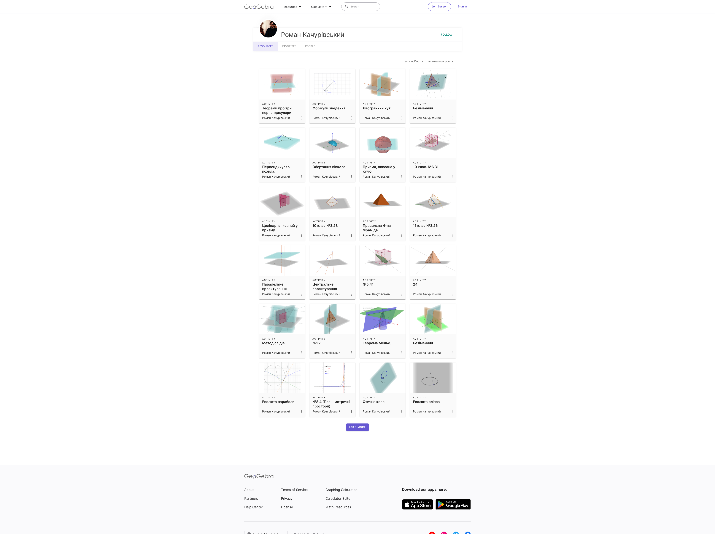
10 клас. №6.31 (425, 167)
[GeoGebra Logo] (259, 6)
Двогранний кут (376, 108)
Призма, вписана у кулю (379, 169)
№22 (316, 343)
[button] (357, 427)
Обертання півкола (328, 167)
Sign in (462, 6)
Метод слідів (273, 343)
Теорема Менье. (377, 343)
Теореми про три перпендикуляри (277, 110)
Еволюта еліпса (426, 402)
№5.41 (368, 284)
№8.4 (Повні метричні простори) (331, 404)
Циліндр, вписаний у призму (280, 227)
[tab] (292, 6)
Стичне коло (373, 402)
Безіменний (423, 108)
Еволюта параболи (278, 402)
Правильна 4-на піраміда (377, 227)
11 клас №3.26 (425, 225)
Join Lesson (439, 6)
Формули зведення (329, 108)
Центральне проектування (324, 286)
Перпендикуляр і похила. (277, 169)
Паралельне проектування (274, 286)
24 (415, 284)
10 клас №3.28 (325, 225)
